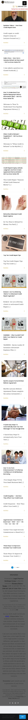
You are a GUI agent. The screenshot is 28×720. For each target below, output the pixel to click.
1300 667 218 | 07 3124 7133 (11, 588)
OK (22, 717)
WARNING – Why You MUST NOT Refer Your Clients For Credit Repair (13, 337)
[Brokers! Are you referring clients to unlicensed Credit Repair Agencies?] (14, 281)
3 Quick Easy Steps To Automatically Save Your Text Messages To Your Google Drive (13, 427)
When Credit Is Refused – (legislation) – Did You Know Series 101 (12, 136)
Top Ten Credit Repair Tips (12, 255)
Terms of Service (12, 698)
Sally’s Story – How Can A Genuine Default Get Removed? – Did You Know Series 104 (13, 60)
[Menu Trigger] (24, 3)
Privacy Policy (20, 696)
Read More (5, 42)
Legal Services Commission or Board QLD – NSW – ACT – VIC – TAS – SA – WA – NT (13, 522)
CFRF (17, 610)
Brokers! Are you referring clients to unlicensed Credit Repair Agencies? (12, 294)
